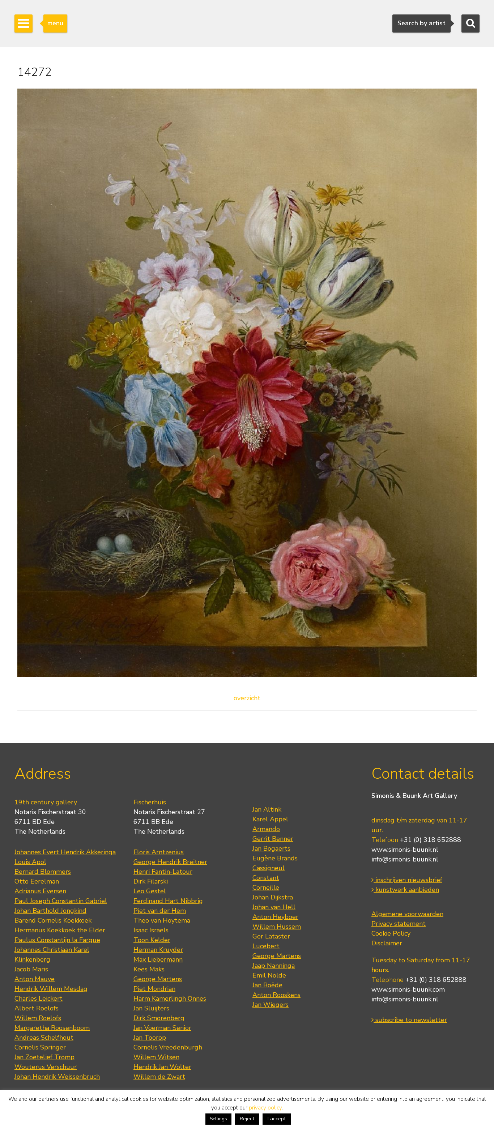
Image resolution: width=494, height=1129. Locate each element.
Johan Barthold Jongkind (50, 910)
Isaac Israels (151, 930)
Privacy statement (398, 923)
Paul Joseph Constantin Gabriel (60, 901)
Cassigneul (268, 868)
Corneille (265, 887)
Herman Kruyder (158, 949)
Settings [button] (218, 1119)
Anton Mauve (34, 979)
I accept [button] (277, 1118)
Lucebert (266, 946)
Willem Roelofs (37, 1018)
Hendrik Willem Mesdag (51, 988)
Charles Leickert (38, 998)
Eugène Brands (275, 858)
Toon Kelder (151, 940)
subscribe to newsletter (410, 1019)
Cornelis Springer (40, 1047)
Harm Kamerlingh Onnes (169, 998)
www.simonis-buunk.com (408, 989)
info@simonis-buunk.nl (404, 859)
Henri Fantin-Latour (162, 871)
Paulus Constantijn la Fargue (57, 940)
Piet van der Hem (159, 910)
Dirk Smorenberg (158, 1018)
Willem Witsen (156, 1057)
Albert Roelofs (36, 1008)
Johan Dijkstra (272, 897)
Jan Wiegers (270, 1004)
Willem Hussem (276, 926)
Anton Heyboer (275, 916)
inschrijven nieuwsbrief (408, 880)
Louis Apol (30, 862)
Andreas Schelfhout (43, 1037)
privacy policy (265, 1107)
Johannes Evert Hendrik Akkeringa (65, 852)
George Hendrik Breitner (170, 862)
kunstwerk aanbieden (406, 889)
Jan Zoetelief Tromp (44, 1057)
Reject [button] (247, 1118)
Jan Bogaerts (271, 848)
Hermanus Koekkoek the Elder (59, 930)
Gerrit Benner (272, 838)
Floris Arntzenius (158, 852)
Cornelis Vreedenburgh (167, 1047)
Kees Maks (149, 969)
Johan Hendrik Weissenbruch (57, 1076)
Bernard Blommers (42, 871)
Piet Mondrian (154, 988)
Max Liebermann (158, 959)
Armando (266, 829)
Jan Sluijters (151, 1008)
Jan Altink (266, 809)
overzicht (247, 698)
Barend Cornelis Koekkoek (52, 920)
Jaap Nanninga (273, 965)
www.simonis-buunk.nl (404, 849)
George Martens (157, 979)
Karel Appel (270, 819)
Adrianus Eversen (40, 891)
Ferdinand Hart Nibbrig (168, 901)
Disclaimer (386, 943)
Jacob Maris (31, 969)
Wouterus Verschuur (45, 1066)
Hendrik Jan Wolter (162, 1066)
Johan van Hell (273, 907)
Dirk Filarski (150, 881)
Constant (265, 877)
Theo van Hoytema (161, 920)
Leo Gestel (149, 891)
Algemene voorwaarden (407, 914)
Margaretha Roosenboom (52, 1027)
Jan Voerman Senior (162, 1027)
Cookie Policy (390, 933)
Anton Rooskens (276, 995)
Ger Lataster (271, 936)
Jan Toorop (149, 1037)
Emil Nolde (269, 975)
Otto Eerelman (36, 881)
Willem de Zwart (159, 1076)
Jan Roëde (267, 985)
